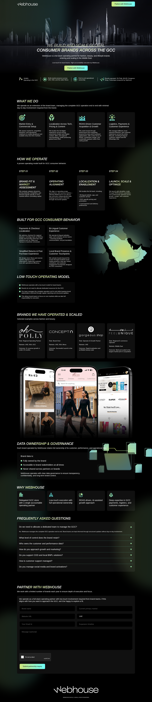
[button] (76, 527)
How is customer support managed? (35, 561)
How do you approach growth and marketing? (40, 549)
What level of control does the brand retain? (39, 538)
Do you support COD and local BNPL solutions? (41, 555)
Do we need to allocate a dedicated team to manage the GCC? (48, 527)
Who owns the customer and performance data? (41, 543)
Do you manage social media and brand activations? (43, 567)
